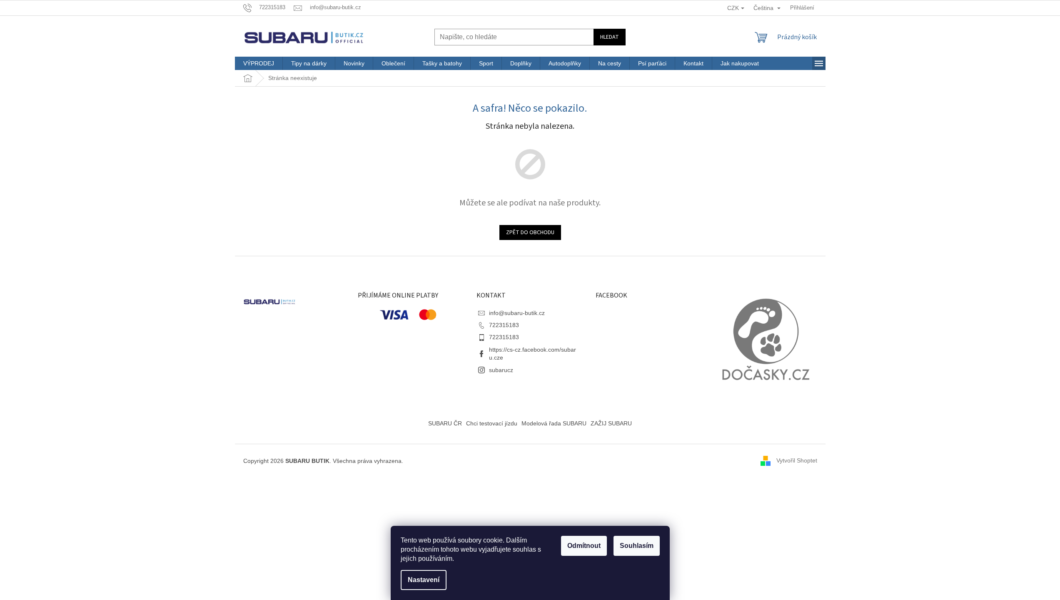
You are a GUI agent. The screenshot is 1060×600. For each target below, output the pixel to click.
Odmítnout (584, 545)
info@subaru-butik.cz (517, 313)
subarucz (501, 370)
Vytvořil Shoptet (796, 460)
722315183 (504, 325)
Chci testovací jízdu (491, 423)
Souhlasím (636, 545)
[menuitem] (258, 63)
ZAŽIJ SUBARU (611, 423)
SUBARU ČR (445, 423)
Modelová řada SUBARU (553, 423)
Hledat (609, 37)
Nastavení (423, 579)
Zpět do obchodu (530, 232)
